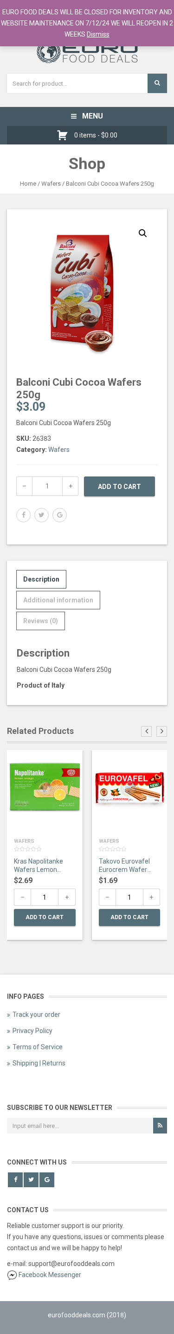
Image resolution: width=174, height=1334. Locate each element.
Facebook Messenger (50, 1274)
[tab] (41, 579)
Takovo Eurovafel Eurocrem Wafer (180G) (124, 866)
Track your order (36, 1014)
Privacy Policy (32, 1030)
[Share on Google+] (59, 515)
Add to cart (119, 486)
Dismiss (98, 34)
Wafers (51, 183)
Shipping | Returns (39, 1063)
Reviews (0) (40, 621)
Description (41, 579)
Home (28, 183)
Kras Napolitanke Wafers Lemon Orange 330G (38, 866)
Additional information (58, 600)
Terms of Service (38, 1047)
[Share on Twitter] (41, 515)
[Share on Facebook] (23, 515)
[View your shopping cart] (65, 135)
